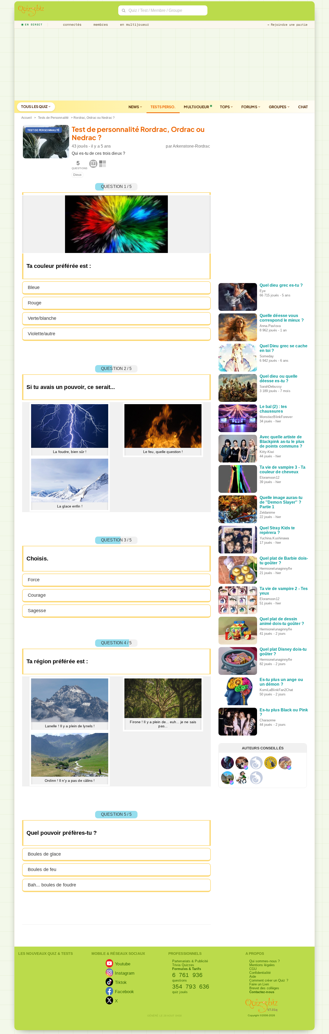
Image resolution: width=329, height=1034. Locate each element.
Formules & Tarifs (186, 969)
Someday (267, 356)
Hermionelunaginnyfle (276, 568)
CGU (253, 969)
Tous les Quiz (34, 106)
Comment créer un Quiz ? (268, 980)
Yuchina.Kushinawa (274, 538)
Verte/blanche (42, 318)
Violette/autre (41, 333)
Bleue (34, 287)
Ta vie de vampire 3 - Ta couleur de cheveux (282, 469)
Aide (252, 976)
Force (34, 579)
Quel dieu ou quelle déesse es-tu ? (279, 378)
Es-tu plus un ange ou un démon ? (281, 681)
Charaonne (268, 720)
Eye (263, 291)
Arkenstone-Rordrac (191, 146)
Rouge (35, 302)
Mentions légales (262, 965)
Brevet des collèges (264, 988)
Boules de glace (44, 854)
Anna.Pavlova (270, 326)
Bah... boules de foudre (52, 884)
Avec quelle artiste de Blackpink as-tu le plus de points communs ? (282, 441)
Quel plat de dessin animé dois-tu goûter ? (282, 621)
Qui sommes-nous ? (264, 961)
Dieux (77, 175)
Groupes (278, 106)
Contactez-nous (261, 992)
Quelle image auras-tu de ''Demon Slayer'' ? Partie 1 (281, 502)
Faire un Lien (259, 984)
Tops (225, 106)
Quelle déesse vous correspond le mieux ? (282, 317)
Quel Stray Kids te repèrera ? (277, 530)
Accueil (26, 118)
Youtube (122, 963)
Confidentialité (260, 973)
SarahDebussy (271, 386)
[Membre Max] (246, 767)
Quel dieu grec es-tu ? (281, 285)
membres (100, 24)
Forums (249, 106)
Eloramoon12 (269, 477)
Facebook (124, 991)
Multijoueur (196, 106)
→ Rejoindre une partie (287, 25)
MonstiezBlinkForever (276, 417)
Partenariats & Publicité (190, 961)
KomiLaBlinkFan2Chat (276, 690)
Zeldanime (267, 512)
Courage (37, 595)
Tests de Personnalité (53, 118)
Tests (163, 106)
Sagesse (37, 610)
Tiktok (121, 982)
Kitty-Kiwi (267, 452)
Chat (303, 106)
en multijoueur (133, 24)
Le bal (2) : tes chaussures (273, 408)
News (134, 106)
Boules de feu (42, 869)
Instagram (124, 972)
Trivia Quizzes (183, 965)
